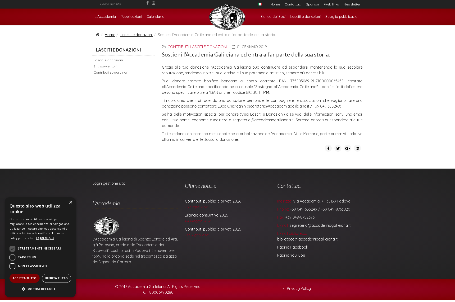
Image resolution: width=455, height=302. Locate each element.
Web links (331, 4)
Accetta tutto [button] (24, 278)
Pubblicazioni (131, 16)
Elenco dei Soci (273, 16)
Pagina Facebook (292, 247)
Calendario (155, 16)
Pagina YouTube (291, 255)
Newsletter (352, 4)
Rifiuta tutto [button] (56, 278)
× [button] (70, 202)
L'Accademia (105, 16)
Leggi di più (45, 238)
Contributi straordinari (111, 72)
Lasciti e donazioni (305, 16)
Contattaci (293, 4)
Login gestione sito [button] (108, 183)
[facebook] (147, 2)
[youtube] (153, 2)
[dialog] (40, 247)
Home (275, 4)
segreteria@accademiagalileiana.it (320, 225)
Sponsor (312, 4)
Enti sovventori (105, 66)
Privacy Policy (298, 288)
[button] (40, 289)
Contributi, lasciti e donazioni (197, 46)
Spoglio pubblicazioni (342, 16)
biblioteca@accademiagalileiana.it (307, 239)
